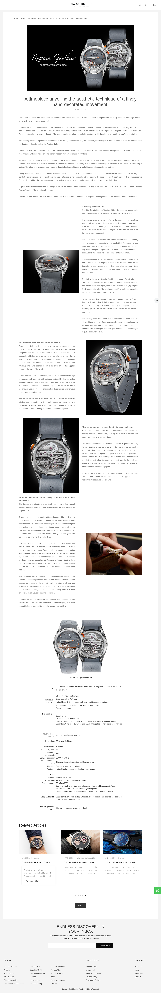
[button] (75, 895)
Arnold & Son (9, 977)
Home (16, 18)
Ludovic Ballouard (58, 967)
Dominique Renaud (37, 973)
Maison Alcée (56, 970)
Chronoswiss (35, 967)
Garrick (33, 977)
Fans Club (139, 973)
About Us (138, 967)
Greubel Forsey (36, 984)
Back (80, 905)
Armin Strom (8, 973)
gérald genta (35, 980)
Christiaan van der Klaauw (14, 984)
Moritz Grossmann (58, 980)
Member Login (91, 967)
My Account (90, 970)
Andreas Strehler (10, 967)
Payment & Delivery (93, 980)
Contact (138, 977)
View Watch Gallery (116, 880)
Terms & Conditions (93, 973)
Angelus (7, 970)
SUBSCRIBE (104, 945)
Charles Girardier (10, 980)
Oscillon (54, 984)
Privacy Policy (91, 977)
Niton (53, 977)
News (23, 18)
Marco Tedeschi (57, 973)
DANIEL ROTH (36, 970)
